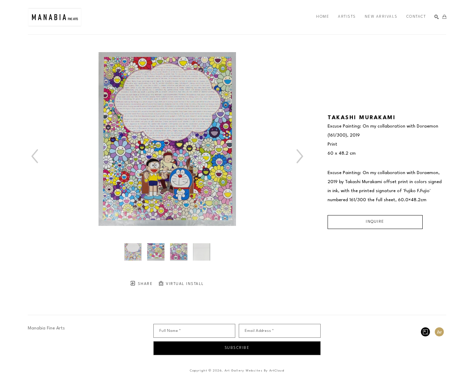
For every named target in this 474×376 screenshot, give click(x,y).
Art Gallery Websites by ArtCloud (254, 370)
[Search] (436, 17)
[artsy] (425, 331)
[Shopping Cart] (444, 17)
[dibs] (439, 331)
